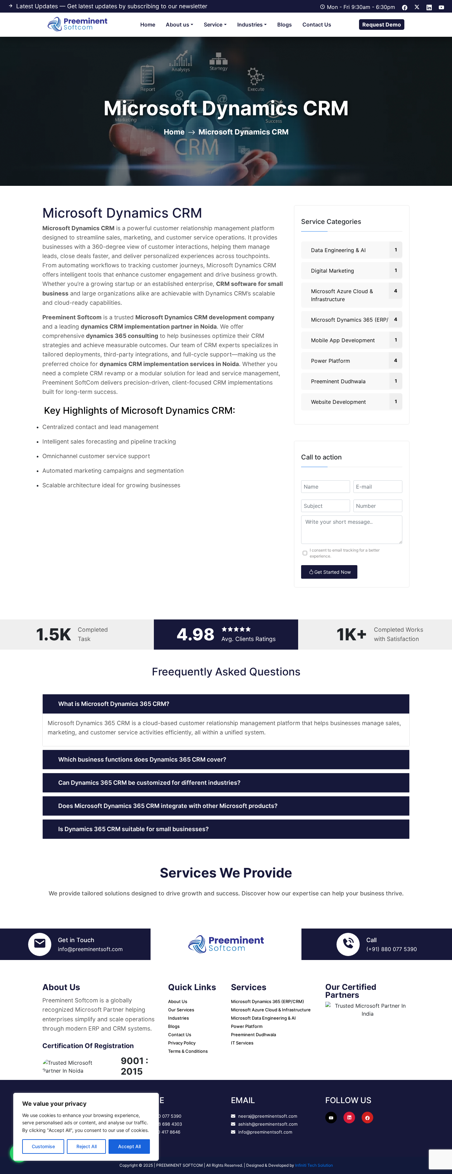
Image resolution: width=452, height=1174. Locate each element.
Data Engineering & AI (354, 250)
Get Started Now (332, 572)
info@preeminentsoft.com (90, 949)
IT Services (242, 1042)
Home (147, 24)
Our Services (181, 1009)
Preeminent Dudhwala (354, 381)
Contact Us (316, 24)
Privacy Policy (182, 1042)
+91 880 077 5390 (162, 1116)
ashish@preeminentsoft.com (267, 1124)
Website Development (354, 402)
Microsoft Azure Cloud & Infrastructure (354, 295)
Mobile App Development (354, 340)
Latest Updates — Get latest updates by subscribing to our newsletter (111, 6)
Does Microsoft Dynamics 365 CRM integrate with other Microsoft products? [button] (168, 805)
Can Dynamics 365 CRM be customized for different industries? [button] (149, 782)
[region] (86, 1127)
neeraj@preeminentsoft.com (267, 1116)
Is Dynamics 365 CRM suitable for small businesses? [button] (133, 829)
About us (177, 24)
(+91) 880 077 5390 (391, 949)
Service (213, 24)
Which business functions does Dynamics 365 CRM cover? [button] (142, 759)
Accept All (129, 1146)
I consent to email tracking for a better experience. (345, 553)
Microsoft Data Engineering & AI (263, 1018)
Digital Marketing (354, 270)
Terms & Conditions (188, 1051)
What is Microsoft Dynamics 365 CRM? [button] (113, 703)
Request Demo (381, 24)
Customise (43, 1146)
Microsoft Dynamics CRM (244, 132)
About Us (177, 1001)
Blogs (284, 24)
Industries (250, 24)
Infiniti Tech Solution (314, 1165)
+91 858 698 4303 (162, 1124)
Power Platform (354, 360)
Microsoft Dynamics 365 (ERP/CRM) (356, 319)
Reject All (86, 1146)
